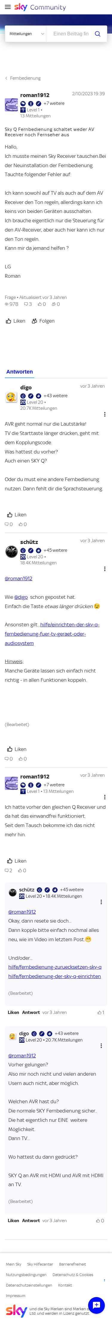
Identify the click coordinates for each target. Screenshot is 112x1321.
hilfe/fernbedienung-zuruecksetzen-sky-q (55, 967)
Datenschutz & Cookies (73, 1274)
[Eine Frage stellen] (96, 1305)
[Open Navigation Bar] (9, 7)
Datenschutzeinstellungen (29, 1285)
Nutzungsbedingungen (26, 1274)
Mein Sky (13, 1264)
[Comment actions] (104, 414)
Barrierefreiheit (72, 1264)
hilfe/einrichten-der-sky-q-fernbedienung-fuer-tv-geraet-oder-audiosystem (52, 634)
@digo (21, 597)
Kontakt (65, 1285)
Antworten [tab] (19, 372)
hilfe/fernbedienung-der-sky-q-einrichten (54, 976)
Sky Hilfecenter (40, 1264)
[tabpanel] (56, 809)
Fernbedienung (25, 78)
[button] (13, 1012)
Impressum (15, 1295)
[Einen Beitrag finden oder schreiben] (97, 34)
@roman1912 (18, 578)
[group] (11, 304)
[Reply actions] (101, 902)
